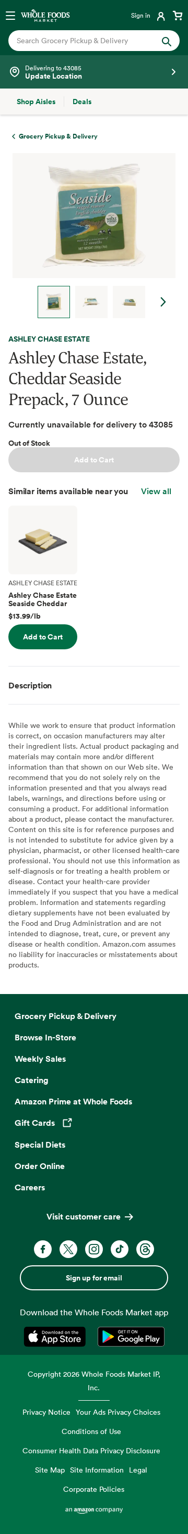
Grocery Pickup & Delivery (65, 1016)
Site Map (50, 1470)
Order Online (40, 1166)
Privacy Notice (46, 1412)
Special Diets (40, 1144)
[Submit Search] (166, 40)
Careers (30, 1187)
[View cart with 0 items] (177, 15)
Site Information (97, 1470)
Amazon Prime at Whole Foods (73, 1101)
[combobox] (86, 40)
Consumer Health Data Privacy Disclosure (91, 1450)
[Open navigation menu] (10, 15)
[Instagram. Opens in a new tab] (94, 1249)
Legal (138, 1470)
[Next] (89, 235)
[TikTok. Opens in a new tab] (119, 1249)
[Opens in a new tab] (57, 1336)
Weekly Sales (40, 1058)
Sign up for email (94, 1278)
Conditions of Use (91, 1431)
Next (163, 302)
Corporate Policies (93, 1489)
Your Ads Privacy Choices (118, 1412)
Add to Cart (94, 460)
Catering (32, 1080)
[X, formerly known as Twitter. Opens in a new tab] (68, 1249)
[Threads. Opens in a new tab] (145, 1249)
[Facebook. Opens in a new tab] (43, 1249)
